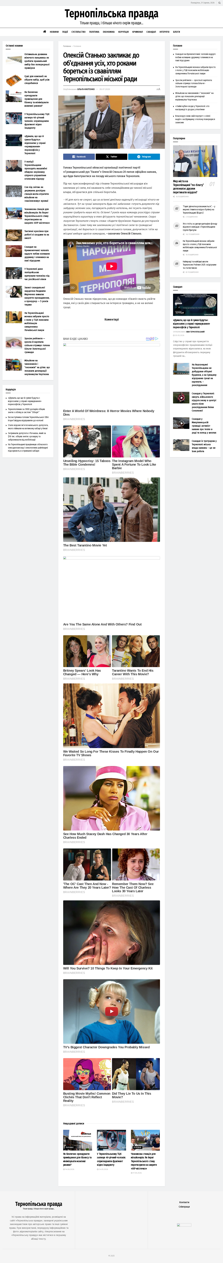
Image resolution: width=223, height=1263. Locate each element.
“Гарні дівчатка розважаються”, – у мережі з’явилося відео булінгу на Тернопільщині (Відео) (199, 209)
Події (65, 31)
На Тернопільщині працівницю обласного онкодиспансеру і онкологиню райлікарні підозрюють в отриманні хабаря (28, 447)
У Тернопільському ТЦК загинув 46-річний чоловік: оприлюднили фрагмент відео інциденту (36, 121)
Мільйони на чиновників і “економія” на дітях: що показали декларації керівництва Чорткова (37, 367)
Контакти (184, 1202)
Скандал (151, 31)
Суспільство (79, 31)
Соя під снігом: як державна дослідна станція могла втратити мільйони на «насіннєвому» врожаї (36, 194)
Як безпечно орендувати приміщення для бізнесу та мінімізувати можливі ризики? (36, 99)
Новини (54, 31)
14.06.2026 (69, 1169)
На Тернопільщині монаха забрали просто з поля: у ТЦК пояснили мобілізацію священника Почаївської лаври (195, 70)
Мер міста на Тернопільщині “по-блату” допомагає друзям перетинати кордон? (188, 186)
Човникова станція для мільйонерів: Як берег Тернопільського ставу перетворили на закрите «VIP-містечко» (144, 1161)
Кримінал (137, 31)
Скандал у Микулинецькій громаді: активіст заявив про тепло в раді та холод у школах (204, 425)
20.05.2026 (179, 335)
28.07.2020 (104, 89)
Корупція (123, 31)
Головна (67, 46)
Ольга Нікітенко (86, 89)
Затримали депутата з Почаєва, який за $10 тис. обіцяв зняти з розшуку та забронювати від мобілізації (27, 436)
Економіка (109, 31)
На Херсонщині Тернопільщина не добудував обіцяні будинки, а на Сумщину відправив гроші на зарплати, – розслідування (204, 375)
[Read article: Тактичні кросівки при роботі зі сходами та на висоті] (14, 235)
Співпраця (184, 1206)
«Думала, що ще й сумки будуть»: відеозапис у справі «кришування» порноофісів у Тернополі (24, 401)
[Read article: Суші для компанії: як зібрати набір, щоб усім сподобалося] (14, 80)
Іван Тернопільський (195, 332)
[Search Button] (219, 3)
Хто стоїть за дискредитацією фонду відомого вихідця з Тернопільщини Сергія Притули (200, 227)
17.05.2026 (137, 1173)
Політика (94, 31)
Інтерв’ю (164, 31)
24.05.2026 (103, 1169)
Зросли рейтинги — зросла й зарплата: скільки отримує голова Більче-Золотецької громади (37, 345)
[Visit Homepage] (111, 17)
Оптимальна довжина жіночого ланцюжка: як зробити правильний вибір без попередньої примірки (36, 61)
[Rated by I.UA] (184, 1225)
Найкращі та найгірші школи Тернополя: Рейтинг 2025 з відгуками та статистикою (199, 264)
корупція (180, 313)
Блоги (176, 31)
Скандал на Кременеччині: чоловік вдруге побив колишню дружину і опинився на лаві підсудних (37, 253)
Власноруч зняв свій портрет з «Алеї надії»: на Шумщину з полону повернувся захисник (195, 119)
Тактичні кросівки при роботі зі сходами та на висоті (36, 235)
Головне (77, 46)
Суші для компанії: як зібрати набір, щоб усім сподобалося (36, 80)
